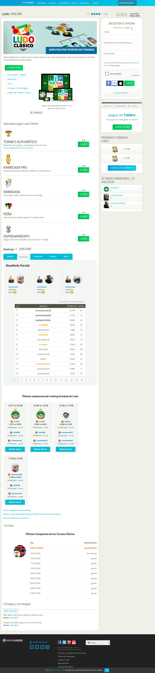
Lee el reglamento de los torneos (18, 147)
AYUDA (74, 3)
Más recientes (10, 611)
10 (55, 380)
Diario (10, 256)
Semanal (23, 257)
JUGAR (95, 3)
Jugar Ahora (122, 126)
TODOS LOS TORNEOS (121, 167)
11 (61, 380)
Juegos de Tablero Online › (19, 92)
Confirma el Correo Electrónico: (118, 42)
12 (66, 380)
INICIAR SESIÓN (126, 3)
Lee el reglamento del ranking (17, 510)
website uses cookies (57, 670)
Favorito (88, 14)
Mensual (38, 256)
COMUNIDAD (63, 3)
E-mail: (107, 32)
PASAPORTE (84, 3)
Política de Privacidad (66, 656)
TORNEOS (52, 3)
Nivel (66, 256)
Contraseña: (109, 53)
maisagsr (14, 617)
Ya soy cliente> (121, 92)
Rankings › (12, 79)
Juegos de (121, 115)
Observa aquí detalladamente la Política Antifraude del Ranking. (32, 514)
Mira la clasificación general (15, 518)
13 (71, 380)
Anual (53, 256)
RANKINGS (41, 3)
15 (82, 380)
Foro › (10, 83)
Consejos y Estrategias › (18, 88)
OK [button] (107, 670)
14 (76, 380)
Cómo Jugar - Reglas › (17, 74)
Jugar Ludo (14, 67)
